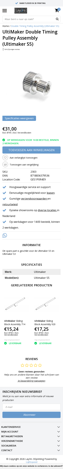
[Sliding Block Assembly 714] (16, 304)
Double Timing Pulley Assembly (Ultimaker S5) (35, 26)
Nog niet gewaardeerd (11, 340)
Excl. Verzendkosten (22, 132)
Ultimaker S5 (44, 250)
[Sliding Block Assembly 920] (46, 304)
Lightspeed (31, 462)
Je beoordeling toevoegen (31, 380)
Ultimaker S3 (9, 253)
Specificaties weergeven (19, 118)
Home (5, 26)
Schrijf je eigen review (12, 49)
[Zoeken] (57, 19)
